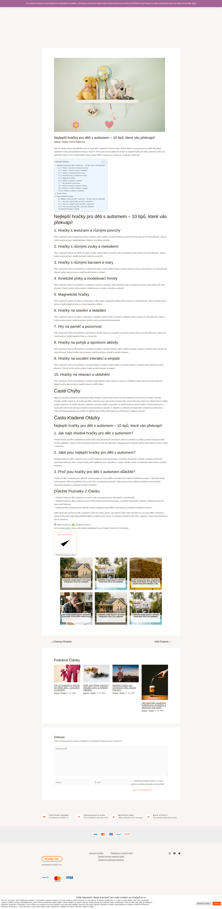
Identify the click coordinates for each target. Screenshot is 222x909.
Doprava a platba (96, 853)
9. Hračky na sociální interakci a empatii (74, 188)
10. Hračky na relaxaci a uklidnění (73, 191)
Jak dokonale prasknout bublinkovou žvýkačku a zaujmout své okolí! (154, 705)
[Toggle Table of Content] (102, 162)
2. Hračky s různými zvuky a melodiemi (74, 170)
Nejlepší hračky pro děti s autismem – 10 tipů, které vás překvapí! (81, 165)
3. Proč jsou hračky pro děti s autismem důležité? (77, 206)
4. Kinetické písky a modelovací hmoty (74, 175)
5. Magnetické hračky (68, 178)
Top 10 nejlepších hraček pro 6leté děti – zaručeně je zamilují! (67, 687)
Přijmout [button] (216, 903)
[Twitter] (179, 853)
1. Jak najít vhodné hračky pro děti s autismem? (77, 201)
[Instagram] (170, 853)
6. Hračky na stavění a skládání (71, 180)
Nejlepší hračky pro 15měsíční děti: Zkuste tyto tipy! (124, 687)
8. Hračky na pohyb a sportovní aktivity (74, 186)
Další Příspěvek (163, 641)
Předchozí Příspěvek (61, 641)
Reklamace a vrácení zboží (122, 853)
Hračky (65, 142)
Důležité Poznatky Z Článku (70, 209)
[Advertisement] (111, 23)
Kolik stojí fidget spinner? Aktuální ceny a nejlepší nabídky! (96, 687)
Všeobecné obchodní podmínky (111, 860)
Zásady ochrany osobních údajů (111, 857)
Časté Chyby (61, 193)
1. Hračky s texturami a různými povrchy (74, 168)
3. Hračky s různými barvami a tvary (73, 173)
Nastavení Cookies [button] (203, 903)
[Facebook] (174, 853)
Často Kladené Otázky (65, 196)
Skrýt (194, 3)
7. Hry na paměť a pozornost (70, 183)
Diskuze (57, 142)
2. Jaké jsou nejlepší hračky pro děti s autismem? (77, 204)
